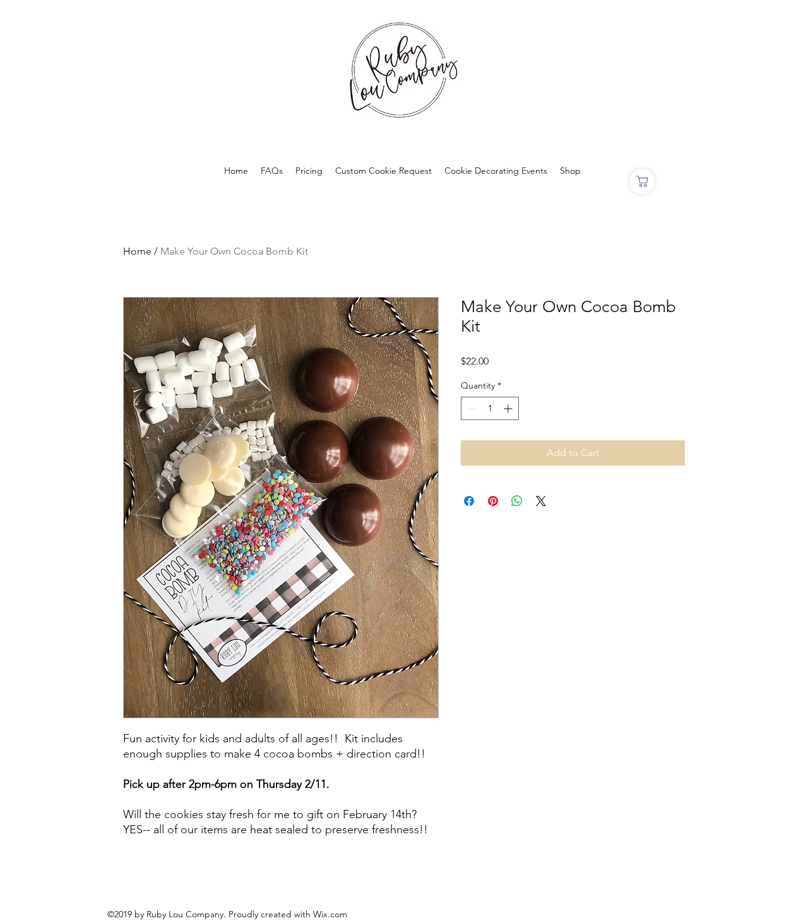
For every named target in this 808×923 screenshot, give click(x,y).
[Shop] (642, 181)
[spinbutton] (489, 408)
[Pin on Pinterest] (493, 501)
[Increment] (509, 408)
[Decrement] (470, 408)
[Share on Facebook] (469, 501)
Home (137, 251)
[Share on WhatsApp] (517, 501)
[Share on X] (541, 501)
